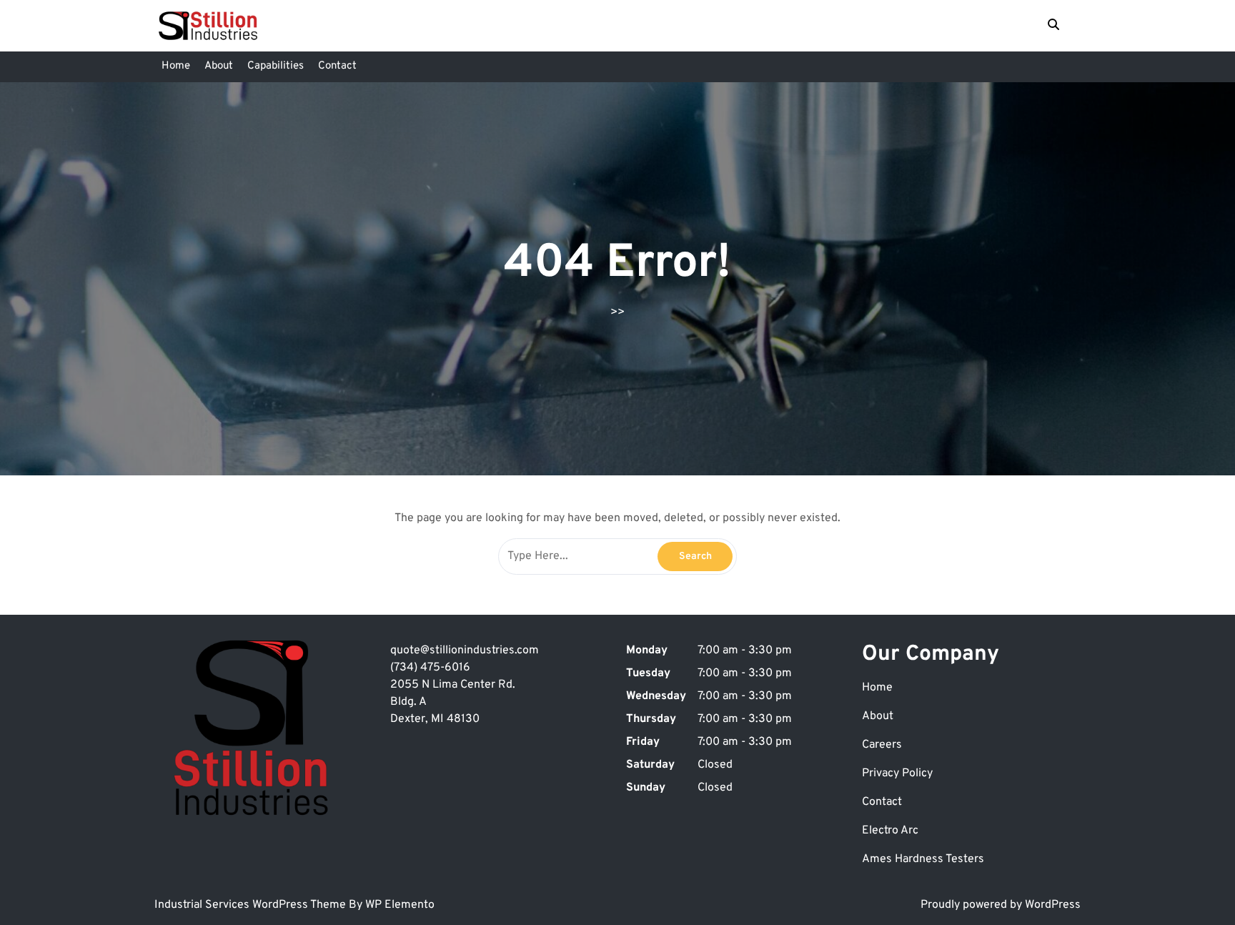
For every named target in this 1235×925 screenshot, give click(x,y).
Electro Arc (890, 830)
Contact (337, 66)
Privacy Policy (897, 773)
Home (176, 66)
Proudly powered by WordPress (1001, 905)
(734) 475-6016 (430, 668)
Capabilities (275, 66)
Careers (882, 745)
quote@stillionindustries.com (464, 650)
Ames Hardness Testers (923, 859)
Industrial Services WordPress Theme (251, 905)
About (218, 66)
